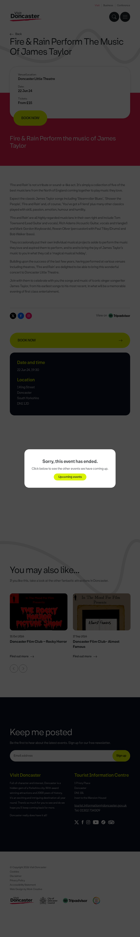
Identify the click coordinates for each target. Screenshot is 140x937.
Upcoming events (70, 477)
